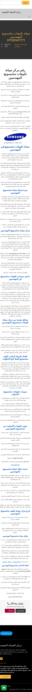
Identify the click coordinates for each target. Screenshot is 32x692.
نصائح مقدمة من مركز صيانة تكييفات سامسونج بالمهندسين (15, 321)
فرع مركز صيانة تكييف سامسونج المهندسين (15, 512)
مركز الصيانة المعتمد (11, 12)
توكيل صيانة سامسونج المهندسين (15, 536)
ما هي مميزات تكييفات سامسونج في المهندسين (15, 277)
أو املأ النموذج (20, 610)
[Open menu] (29, 16)
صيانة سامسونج (23, 111)
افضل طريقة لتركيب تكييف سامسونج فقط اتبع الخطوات (15, 357)
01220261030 (15, 465)
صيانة (15, 148)
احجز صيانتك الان (6, 633)
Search (26, 3)
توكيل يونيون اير (16, 562)
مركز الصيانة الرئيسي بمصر (15, 596)
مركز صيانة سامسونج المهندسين (15, 230)
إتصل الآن (25, 461)
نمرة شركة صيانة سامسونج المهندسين (15, 191)
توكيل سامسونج (6, 562)
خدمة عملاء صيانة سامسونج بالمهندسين (15, 470)
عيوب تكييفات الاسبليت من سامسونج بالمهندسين (15, 427)
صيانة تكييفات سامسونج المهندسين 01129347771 (16, 37)
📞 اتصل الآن (9, 610)
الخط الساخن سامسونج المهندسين (15, 565)
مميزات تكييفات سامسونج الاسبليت (15, 393)
